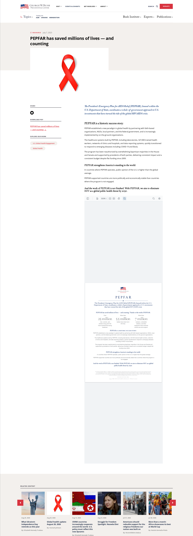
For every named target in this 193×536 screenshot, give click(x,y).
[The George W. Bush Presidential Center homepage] (35, 6)
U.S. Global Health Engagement (44, 143)
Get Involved (89, 6)
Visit (58, 6)
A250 (37, 18)
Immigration (54, 18)
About (103, 6)
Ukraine (44, 18)
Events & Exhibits (72, 6)
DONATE (166, 6)
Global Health (38, 148)
